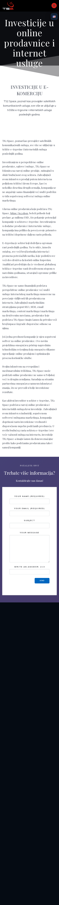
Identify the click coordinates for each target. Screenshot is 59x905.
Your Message (29, 532)
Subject (29, 520)
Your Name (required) (29, 496)
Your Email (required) (29, 508)
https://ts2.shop (19, 213)
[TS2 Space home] (8, 5)
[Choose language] (54, 17)
